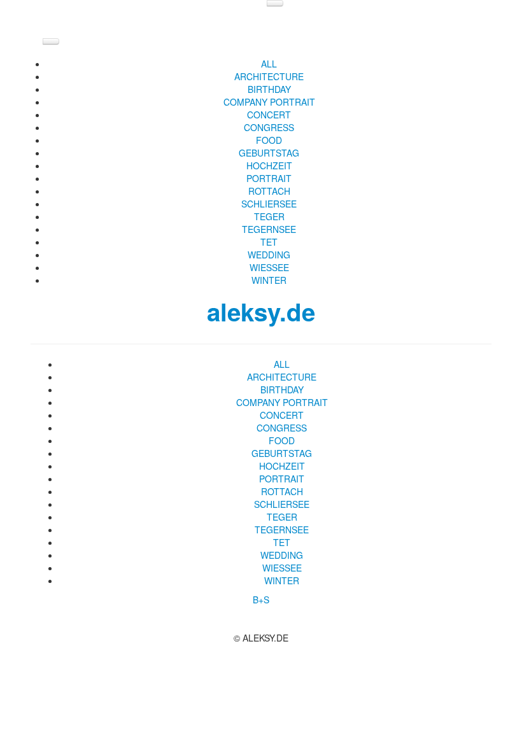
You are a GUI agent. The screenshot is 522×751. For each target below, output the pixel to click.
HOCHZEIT (269, 165)
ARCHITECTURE (269, 76)
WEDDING (269, 254)
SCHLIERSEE (269, 203)
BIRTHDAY (269, 89)
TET (269, 241)
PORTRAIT (269, 178)
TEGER (269, 216)
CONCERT (269, 114)
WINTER (268, 280)
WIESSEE (269, 267)
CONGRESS (269, 127)
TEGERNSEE (269, 229)
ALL (269, 63)
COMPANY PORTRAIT (269, 101)
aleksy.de (261, 311)
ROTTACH (269, 191)
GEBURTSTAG (269, 152)
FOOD (269, 140)
